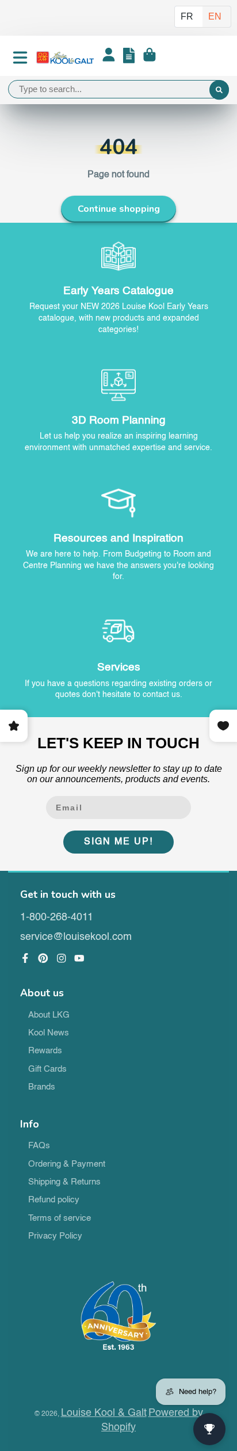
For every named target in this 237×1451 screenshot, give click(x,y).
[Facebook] (25, 958)
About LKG (49, 1015)
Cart (149, 57)
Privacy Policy (55, 1236)
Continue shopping (119, 209)
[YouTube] (79, 958)
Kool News (48, 1033)
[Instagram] (61, 958)
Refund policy (53, 1200)
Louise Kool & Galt (104, 1413)
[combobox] (118, 89)
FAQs (39, 1146)
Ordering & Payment (66, 1164)
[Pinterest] (43, 958)
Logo (65, 57)
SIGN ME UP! (118, 842)
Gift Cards (47, 1069)
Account (109, 57)
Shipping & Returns (64, 1182)
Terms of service (59, 1218)
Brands (41, 1087)
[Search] (219, 90)
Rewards (45, 1051)
